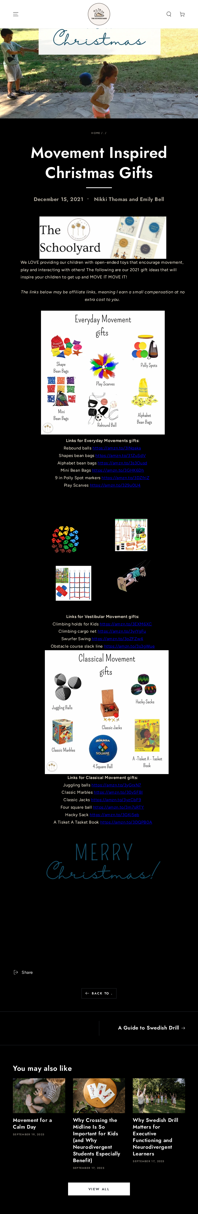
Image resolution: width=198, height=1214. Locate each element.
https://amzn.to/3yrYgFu (122, 631)
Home (95, 133)
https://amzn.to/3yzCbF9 (116, 799)
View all (99, 1189)
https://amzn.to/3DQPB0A (126, 822)
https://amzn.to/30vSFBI (118, 792)
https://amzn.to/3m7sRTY (118, 807)
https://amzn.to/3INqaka (117, 448)
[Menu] (15, 14)
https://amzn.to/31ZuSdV (120, 455)
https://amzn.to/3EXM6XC (126, 624)
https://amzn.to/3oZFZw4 (117, 638)
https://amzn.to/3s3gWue (129, 646)
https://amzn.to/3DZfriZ (125, 477)
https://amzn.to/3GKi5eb (114, 814)
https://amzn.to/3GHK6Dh (118, 470)
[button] (169, 14)
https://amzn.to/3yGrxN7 (116, 785)
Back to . (102, 993)
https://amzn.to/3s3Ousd (122, 463)
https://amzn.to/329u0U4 (115, 485)
